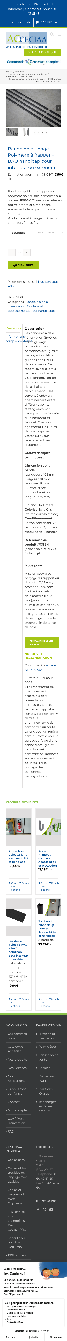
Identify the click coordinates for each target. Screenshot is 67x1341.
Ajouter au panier (23, 265)
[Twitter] (45, 1210)
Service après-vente (49, 1057)
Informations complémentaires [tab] (13, 339)
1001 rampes (17, 1255)
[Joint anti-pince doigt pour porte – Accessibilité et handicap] (48, 907)
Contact (14, 1102)
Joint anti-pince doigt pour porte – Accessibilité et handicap (47, 928)
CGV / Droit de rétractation (18, 1121)
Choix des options (14, 886)
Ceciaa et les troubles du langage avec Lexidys (18, 1174)
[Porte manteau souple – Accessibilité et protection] (48, 827)
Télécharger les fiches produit (47, 1106)
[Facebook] (38, 1210)
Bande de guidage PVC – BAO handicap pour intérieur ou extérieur (18, 950)
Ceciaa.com (16, 1160)
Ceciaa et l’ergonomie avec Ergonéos (17, 1196)
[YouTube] (51, 1210)
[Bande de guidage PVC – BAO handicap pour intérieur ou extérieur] (18, 917)
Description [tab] (13, 328)
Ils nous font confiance (17, 1091)
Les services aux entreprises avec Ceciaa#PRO (17, 1220)
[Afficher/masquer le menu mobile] (59, 34)
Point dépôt (47, 1046)
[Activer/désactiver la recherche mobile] (52, 34)
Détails (25, 883)
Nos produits (17, 1059)
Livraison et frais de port (47, 1036)
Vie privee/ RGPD (46, 1078)
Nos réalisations (16, 1078)
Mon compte (17, 1110)
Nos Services (17, 1068)
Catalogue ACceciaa (15, 1049)
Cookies (44, 1068)
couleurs (18, 233)
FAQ (11, 1131)
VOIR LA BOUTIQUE (42, 52)
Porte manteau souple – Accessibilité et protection (47, 858)
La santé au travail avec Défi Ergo (16, 1242)
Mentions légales (46, 1091)
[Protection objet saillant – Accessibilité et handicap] (18, 827)
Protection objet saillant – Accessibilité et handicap (18, 856)
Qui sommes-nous (18, 1036)
